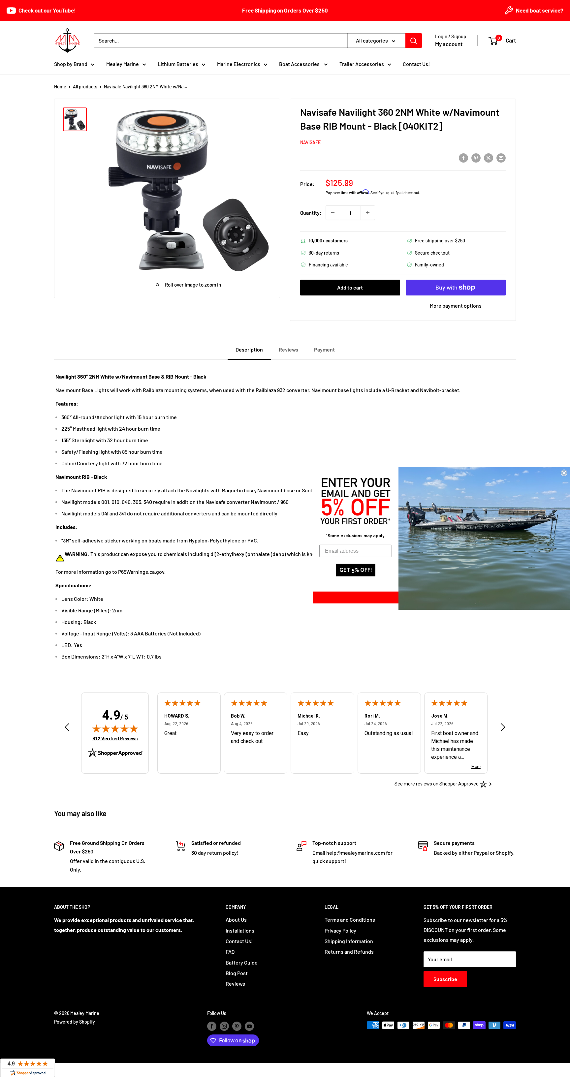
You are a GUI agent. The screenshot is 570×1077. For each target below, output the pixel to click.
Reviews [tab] (288, 349)
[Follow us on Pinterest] (236, 1026)
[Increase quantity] (368, 213)
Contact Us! (416, 64)
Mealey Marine (122, 64)
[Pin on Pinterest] (476, 157)
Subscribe (445, 979)
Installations (240, 930)
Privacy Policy (340, 930)
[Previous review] (67, 729)
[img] (115, 728)
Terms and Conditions (350, 919)
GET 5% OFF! (355, 570)
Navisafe (310, 142)
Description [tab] (249, 349)
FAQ (230, 951)
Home (60, 86)
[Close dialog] (564, 473)
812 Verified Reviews (115, 738)
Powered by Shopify (74, 1022)
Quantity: (311, 212)
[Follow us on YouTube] (249, 1026)
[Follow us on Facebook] (211, 1026)
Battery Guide (242, 962)
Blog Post (237, 973)
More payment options (456, 305)
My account (448, 44)
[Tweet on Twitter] (488, 157)
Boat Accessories (300, 64)
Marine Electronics (238, 64)
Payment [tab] (324, 349)
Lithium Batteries (178, 64)
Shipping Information (349, 941)
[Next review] (503, 729)
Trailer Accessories (361, 64)
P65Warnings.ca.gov (141, 572)
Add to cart (350, 287)
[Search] (413, 40)
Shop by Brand (70, 64)
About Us (236, 919)
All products (85, 86)
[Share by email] (501, 157)
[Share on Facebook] (463, 157)
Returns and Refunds (349, 951)
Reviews (235, 983)
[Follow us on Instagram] (224, 1026)
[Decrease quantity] (333, 213)
